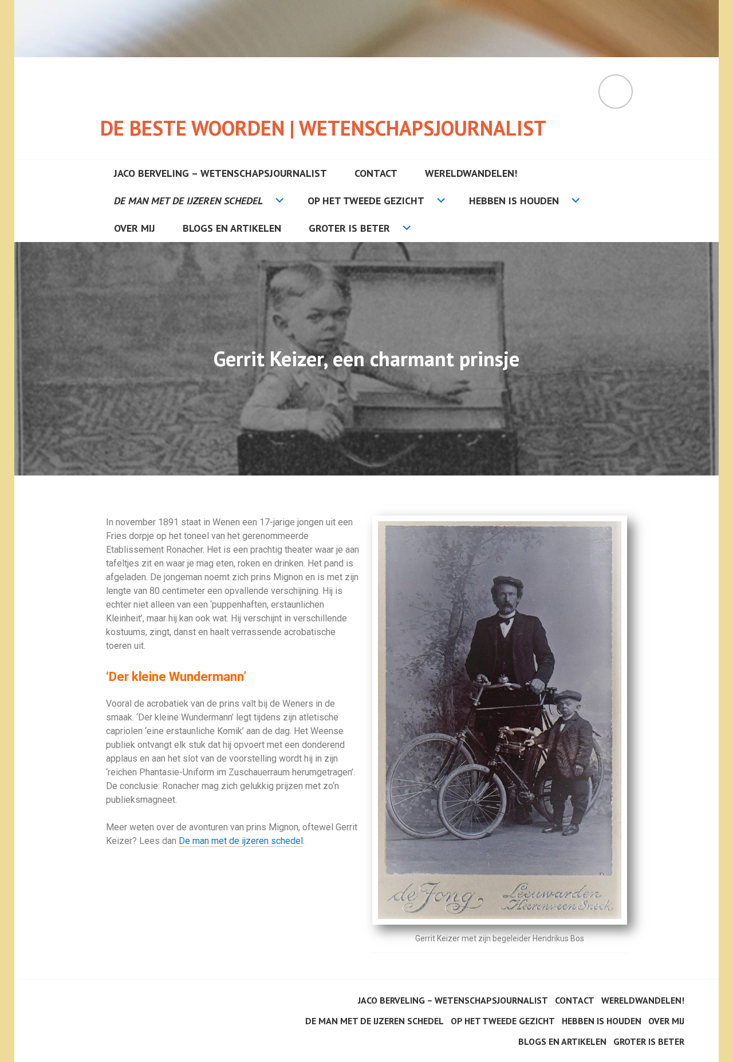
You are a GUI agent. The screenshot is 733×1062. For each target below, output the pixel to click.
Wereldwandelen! (471, 173)
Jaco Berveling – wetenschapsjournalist (220, 173)
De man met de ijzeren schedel (188, 200)
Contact (375, 173)
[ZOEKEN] (615, 91)
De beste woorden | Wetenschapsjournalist (323, 127)
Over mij (134, 228)
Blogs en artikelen (232, 228)
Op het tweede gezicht (366, 200)
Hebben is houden (514, 200)
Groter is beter (349, 228)
